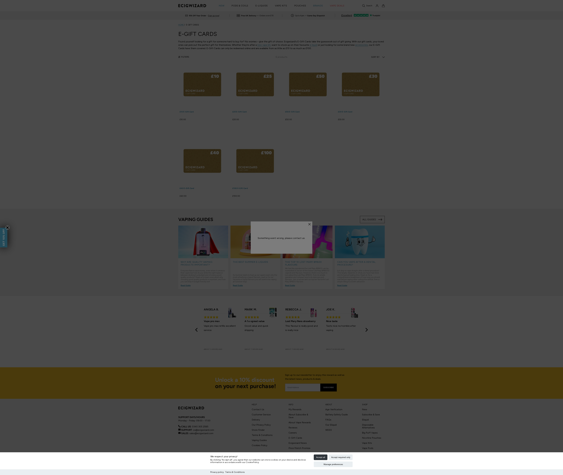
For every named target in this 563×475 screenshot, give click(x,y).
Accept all (320, 457)
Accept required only (340, 457)
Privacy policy (217, 472)
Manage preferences (333, 464)
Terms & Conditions (235, 472)
